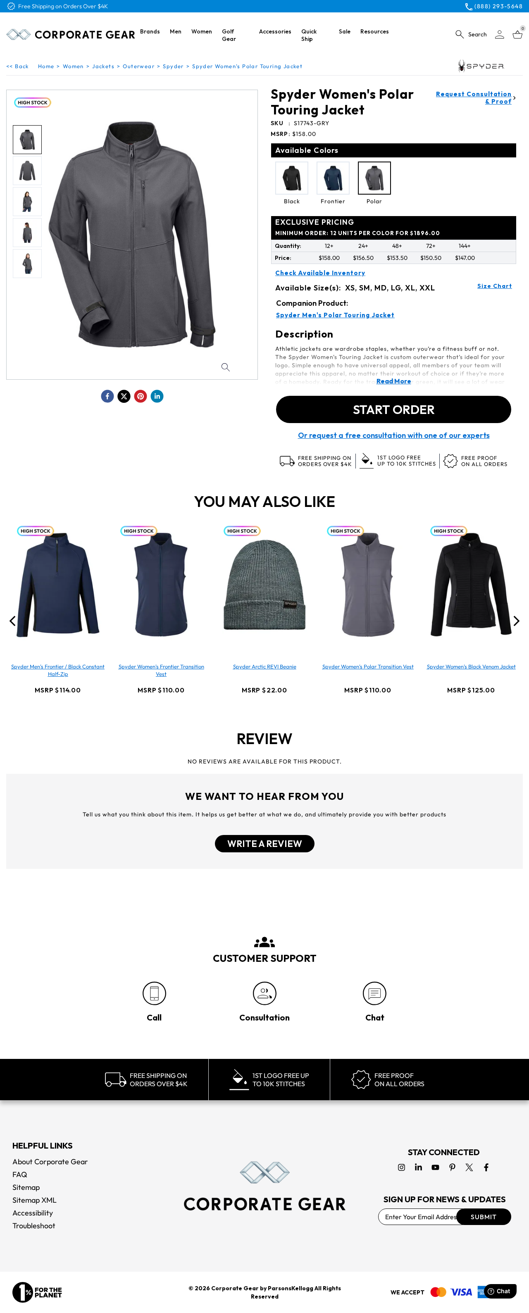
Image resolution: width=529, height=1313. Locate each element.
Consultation (264, 1017)
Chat (374, 1017)
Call (154, 1017)
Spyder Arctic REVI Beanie (264, 666)
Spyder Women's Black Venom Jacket (471, 666)
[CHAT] (374, 993)
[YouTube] (435, 1167)
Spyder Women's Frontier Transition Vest (161, 670)
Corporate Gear (235, 1288)
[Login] (499, 34)
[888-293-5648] (154, 993)
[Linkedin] (418, 1167)
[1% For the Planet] (37, 1292)
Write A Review (264, 843)
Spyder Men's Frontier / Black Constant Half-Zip (58, 670)
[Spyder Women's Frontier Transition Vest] (161, 585)
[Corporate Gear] (264, 1186)
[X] (469, 1167)
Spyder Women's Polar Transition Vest (368, 666)
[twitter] (124, 396)
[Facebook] (486, 1167)
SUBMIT (484, 1217)
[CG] (70, 34)
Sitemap (26, 1187)
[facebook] (107, 396)
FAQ (19, 1174)
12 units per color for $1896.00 (357, 233)
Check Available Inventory (320, 273)
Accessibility (32, 1213)
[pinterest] (140, 396)
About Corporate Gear (50, 1161)
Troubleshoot (33, 1225)
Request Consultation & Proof (474, 97)
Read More (393, 381)
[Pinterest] (452, 1167)
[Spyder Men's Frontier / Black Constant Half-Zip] (58, 585)
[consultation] (264, 993)
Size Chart (494, 286)
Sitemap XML (34, 1200)
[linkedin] (157, 396)
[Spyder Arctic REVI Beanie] (264, 585)
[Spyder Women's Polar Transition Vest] (367, 585)
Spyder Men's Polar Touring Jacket (335, 315)
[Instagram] (401, 1167)
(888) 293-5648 (498, 6)
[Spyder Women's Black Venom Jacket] (471, 585)
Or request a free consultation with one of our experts (394, 435)
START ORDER (394, 409)
